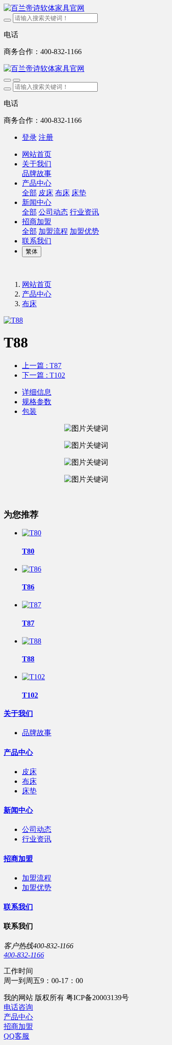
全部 (29, 193)
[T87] (31, 605)
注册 (46, 137)
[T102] (33, 677)
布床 (29, 304)
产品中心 (36, 294)
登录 (29, 137)
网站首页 (36, 154)
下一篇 (43, 375)
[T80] (31, 533)
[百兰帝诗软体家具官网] (86, 8)
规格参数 (36, 402)
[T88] (31, 641)
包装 (29, 411)
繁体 (32, 251)
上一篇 (41, 365)
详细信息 (36, 392)
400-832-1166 (24, 955)
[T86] (31, 569)
